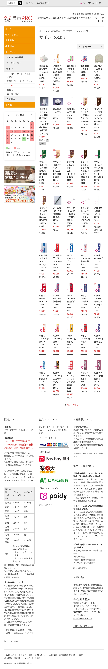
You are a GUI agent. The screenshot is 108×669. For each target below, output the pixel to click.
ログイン (30, 3)
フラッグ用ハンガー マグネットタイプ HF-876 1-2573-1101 (85, 217)
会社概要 (53, 655)
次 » (76, 405)
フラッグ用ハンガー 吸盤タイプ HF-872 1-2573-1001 (71, 217)
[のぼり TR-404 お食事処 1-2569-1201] (71, 328)
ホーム (8, 29)
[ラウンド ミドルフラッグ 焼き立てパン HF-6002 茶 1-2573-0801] (85, 154)
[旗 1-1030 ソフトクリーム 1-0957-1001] (71, 58)
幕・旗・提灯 (13, 94)
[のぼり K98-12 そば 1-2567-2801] (71, 248)
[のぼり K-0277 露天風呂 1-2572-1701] (85, 365)
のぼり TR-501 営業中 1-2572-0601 (44, 342)
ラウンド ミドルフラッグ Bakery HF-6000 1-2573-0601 (43, 217)
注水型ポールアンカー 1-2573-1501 (57, 115)
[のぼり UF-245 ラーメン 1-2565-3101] (44, 288)
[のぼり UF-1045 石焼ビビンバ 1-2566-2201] (71, 288)
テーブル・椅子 (13, 63)
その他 (8, 104)
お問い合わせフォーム (83, 626)
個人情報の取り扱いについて (17, 658)
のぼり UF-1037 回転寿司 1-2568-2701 (84, 301)
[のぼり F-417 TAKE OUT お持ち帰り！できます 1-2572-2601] (58, 58)
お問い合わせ (41, 655)
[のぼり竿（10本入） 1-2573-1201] (99, 200)
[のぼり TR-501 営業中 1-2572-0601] (44, 328)
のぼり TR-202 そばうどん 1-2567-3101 (99, 342)
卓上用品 (9, 46)
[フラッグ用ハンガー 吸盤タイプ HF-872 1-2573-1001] (71, 200)
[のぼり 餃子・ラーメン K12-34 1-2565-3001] (58, 248)
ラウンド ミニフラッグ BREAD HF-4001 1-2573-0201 (57, 171)
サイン (9, 68)
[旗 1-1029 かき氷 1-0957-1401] (85, 58)
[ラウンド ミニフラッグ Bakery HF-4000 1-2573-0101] (71, 154)
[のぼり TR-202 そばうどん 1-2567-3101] (99, 328)
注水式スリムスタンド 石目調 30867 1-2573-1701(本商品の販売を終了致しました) (44, 121)
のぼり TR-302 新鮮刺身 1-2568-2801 (44, 379)
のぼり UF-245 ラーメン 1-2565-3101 (44, 301)
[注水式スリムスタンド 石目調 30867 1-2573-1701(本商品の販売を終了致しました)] (44, 101)
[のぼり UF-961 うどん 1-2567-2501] (99, 248)
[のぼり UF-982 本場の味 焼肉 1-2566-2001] (85, 248)
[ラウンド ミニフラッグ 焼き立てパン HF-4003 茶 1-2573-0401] (99, 101)
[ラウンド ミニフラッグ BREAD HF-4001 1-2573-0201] (58, 154)
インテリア (10, 51)
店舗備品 (10, 99)
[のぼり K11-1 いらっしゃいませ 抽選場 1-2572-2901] (71, 365)
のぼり (10, 85)
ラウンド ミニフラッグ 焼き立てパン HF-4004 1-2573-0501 (85, 118)
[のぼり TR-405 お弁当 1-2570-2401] (58, 328)
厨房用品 (9, 40)
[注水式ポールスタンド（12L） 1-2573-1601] (99, 58)
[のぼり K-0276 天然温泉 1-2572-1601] (99, 365)
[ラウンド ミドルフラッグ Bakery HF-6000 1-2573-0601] (44, 200)
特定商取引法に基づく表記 (71, 655)
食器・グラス (11, 34)
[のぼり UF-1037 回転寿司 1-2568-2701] (85, 288)
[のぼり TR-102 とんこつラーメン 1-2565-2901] (58, 365)
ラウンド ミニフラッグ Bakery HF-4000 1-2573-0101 (71, 171)
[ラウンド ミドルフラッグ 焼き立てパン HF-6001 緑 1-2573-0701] (99, 154)
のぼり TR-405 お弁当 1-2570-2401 (57, 342)
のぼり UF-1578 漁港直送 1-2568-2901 (57, 301)
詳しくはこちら (11, 641)
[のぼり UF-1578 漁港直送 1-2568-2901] (58, 288)
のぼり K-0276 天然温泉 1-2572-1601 (98, 379)
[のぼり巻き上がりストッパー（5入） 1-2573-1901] (44, 248)
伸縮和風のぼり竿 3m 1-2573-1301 (71, 115)
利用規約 (36, 658)
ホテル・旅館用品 (14, 57)
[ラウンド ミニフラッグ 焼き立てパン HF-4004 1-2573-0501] (85, 101)
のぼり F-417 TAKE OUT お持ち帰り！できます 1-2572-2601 (57, 75)
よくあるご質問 (25, 655)
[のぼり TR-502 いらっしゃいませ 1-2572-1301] (99, 288)
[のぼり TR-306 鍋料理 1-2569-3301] (85, 328)
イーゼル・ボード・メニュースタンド (20, 75)
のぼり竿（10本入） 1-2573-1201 (98, 214)
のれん (10, 90)
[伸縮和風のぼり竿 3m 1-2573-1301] (71, 101)
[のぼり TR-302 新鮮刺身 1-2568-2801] (44, 365)
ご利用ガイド (10, 655)
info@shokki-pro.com (82, 618)
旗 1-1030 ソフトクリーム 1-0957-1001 (71, 72)
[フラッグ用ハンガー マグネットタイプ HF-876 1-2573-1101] (85, 200)
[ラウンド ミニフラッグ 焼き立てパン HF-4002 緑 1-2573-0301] (44, 154)
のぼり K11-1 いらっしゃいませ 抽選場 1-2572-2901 (71, 382)
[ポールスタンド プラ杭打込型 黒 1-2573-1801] (58, 200)
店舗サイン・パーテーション (20, 81)
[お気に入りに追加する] (41, 61)
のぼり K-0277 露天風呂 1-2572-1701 (85, 379)
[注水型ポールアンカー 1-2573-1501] (58, 101)
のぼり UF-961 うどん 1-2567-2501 (99, 261)
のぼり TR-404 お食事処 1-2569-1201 (71, 342)
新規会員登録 (43, 3)
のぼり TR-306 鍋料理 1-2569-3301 (85, 342)
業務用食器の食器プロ (24, 663)
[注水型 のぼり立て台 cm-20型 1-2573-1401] (44, 58)
